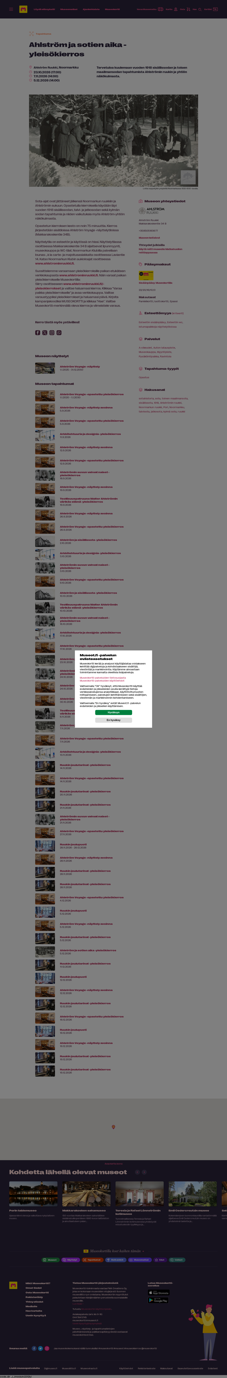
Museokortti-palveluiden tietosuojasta (103, 677)
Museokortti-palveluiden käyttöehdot (102, 680)
